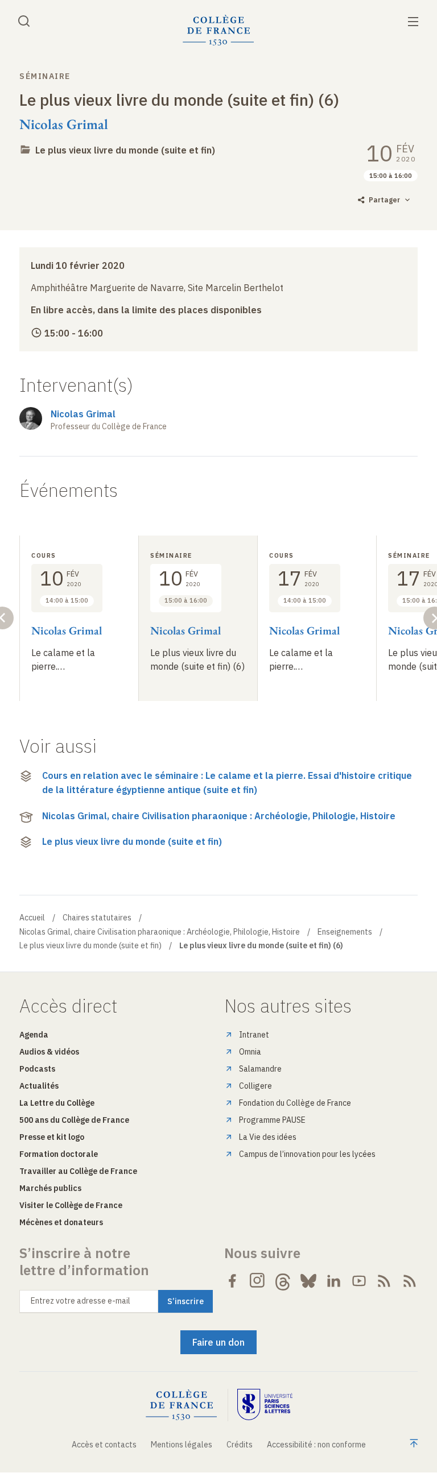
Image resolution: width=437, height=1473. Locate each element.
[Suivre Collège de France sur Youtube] (359, 1281)
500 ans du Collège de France (74, 1120)
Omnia (250, 1052)
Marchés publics (50, 1188)
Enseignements (345, 932)
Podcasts (37, 1069)
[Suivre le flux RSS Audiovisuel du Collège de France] (410, 1281)
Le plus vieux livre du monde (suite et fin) (125, 150)
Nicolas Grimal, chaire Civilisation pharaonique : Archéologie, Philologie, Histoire (218, 815)
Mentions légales (181, 1444)
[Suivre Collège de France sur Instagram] (258, 1281)
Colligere (255, 1086)
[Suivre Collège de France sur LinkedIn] (333, 1281)
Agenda (33, 1035)
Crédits (239, 1444)
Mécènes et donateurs (61, 1222)
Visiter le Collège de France (70, 1205)
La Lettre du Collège (56, 1103)
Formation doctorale (58, 1154)
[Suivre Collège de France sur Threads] (283, 1281)
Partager (384, 200)
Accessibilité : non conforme (316, 1444)
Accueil (32, 917)
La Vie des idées (267, 1137)
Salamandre (260, 1069)
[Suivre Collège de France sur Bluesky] (308, 1281)
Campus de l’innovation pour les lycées (307, 1154)
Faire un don (218, 1342)
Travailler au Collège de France (78, 1171)
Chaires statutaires (97, 917)
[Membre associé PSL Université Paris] (265, 1405)
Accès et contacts (104, 1444)
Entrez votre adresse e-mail (80, 1301)
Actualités (39, 1086)
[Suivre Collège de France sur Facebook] (232, 1281)
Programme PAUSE (272, 1120)
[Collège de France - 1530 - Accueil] (218, 30)
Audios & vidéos (49, 1052)
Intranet (254, 1035)
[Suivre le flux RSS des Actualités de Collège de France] (384, 1281)
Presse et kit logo (51, 1137)
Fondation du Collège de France (295, 1103)
